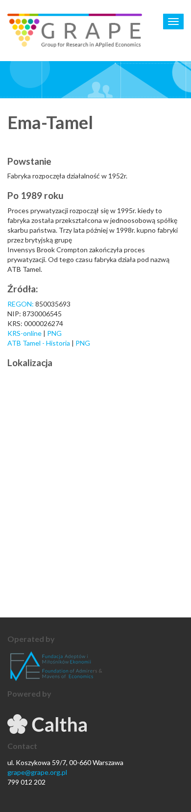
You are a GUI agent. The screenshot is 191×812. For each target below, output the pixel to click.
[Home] (74, 30)
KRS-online (24, 333)
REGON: (20, 304)
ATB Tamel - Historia (38, 343)
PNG (54, 333)
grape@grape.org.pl (37, 772)
